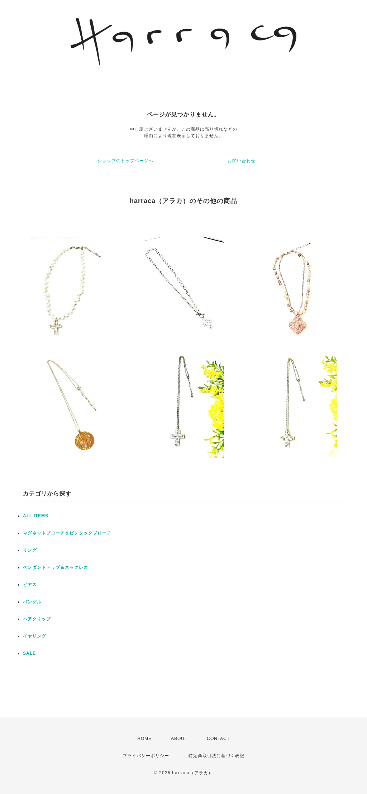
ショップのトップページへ (125, 160)
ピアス (30, 584)
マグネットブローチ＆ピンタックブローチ (67, 533)
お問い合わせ (242, 160)
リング (30, 550)
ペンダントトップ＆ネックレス (55, 567)
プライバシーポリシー (146, 755)
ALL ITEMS (35, 515)
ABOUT (179, 738)
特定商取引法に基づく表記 (216, 755)
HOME (144, 738)
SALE (29, 653)
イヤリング (34, 636)
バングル (32, 601)
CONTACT (218, 738)
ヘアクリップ (37, 618)
